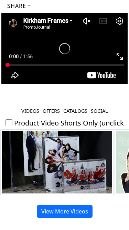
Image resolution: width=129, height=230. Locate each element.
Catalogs (75, 111)
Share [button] (16, 6)
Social (99, 111)
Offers (51, 111)
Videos (30, 111)
